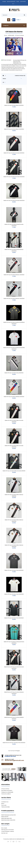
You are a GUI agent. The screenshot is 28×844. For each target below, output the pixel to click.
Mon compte (4, 828)
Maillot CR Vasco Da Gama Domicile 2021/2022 (14, 153)
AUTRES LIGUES (11, 35)
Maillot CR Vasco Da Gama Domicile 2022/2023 (14, 176)
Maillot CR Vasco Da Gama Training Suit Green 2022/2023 (14, 642)
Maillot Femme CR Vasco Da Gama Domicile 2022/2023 (14, 667)
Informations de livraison (6, 790)
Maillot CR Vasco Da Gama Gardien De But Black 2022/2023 (14, 323)
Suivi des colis (4, 833)
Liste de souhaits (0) (11, 1)
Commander (23, 1)
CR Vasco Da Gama (19, 35)
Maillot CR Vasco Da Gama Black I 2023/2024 (14, 129)
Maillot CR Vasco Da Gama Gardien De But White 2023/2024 (14, 348)
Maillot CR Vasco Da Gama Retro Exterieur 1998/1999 (14, 495)
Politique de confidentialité (7, 792)
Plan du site (3, 805)
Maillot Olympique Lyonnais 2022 (8, 815)
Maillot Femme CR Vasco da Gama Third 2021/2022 (14, 742)
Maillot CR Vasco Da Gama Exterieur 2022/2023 (14, 298)
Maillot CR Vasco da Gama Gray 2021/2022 (14, 372)
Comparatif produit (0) (20, 75)
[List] (5, 75)
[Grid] (3, 75)
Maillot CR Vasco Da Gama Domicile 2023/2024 (14, 200)
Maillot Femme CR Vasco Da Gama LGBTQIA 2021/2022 (14, 718)
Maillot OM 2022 (4, 816)
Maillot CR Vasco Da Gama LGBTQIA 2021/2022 (14, 396)
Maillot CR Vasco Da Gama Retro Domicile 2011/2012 (14, 470)
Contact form (7, 764)
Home (5, 35)
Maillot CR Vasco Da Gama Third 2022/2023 (14, 594)
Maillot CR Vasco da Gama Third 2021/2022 (14, 570)
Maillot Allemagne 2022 (6, 818)
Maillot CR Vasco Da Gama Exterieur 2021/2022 (14, 274)
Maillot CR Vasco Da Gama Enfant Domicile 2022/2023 (14, 225)
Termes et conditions (6, 794)
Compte (4, 1)
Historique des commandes (7, 829)
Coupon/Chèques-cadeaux (7, 831)
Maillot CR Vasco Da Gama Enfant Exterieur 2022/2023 (14, 250)
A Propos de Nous (5, 788)
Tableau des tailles (5, 807)
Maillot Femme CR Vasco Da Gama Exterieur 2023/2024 (14, 692)
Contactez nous (4, 801)
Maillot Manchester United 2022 (8, 820)
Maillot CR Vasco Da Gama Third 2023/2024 (14, 618)
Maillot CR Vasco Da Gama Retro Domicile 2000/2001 (14, 421)
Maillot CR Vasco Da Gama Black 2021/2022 (14, 105)
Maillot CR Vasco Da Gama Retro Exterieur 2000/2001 (14, 520)
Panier (17, 1)
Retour (2, 803)
